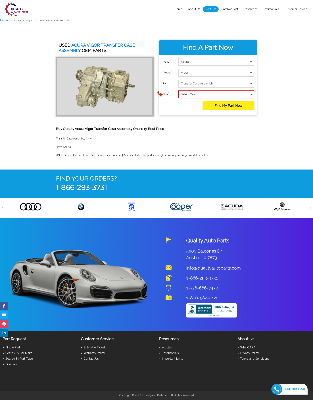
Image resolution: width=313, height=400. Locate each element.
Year (166, 94)
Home (178, 9)
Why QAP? (247, 347)
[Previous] (3, 208)
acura (17, 20)
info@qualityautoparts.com (213, 268)
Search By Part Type (19, 358)
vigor (29, 20)
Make (167, 62)
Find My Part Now (229, 105)
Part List (211, 9)
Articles (167, 347)
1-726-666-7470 (202, 288)
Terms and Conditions (254, 358)
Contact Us (91, 358)
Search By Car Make (18, 353)
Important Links (172, 358)
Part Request (230, 9)
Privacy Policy (249, 353)
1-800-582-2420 (202, 297)
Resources (250, 9)
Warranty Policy (94, 353)
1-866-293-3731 (81, 187)
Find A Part (12, 347)
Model (167, 72)
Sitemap (11, 364)
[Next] (310, 208)
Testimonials (271, 9)
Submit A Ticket (94, 347)
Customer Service (296, 9)
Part (166, 83)
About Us (194, 9)
